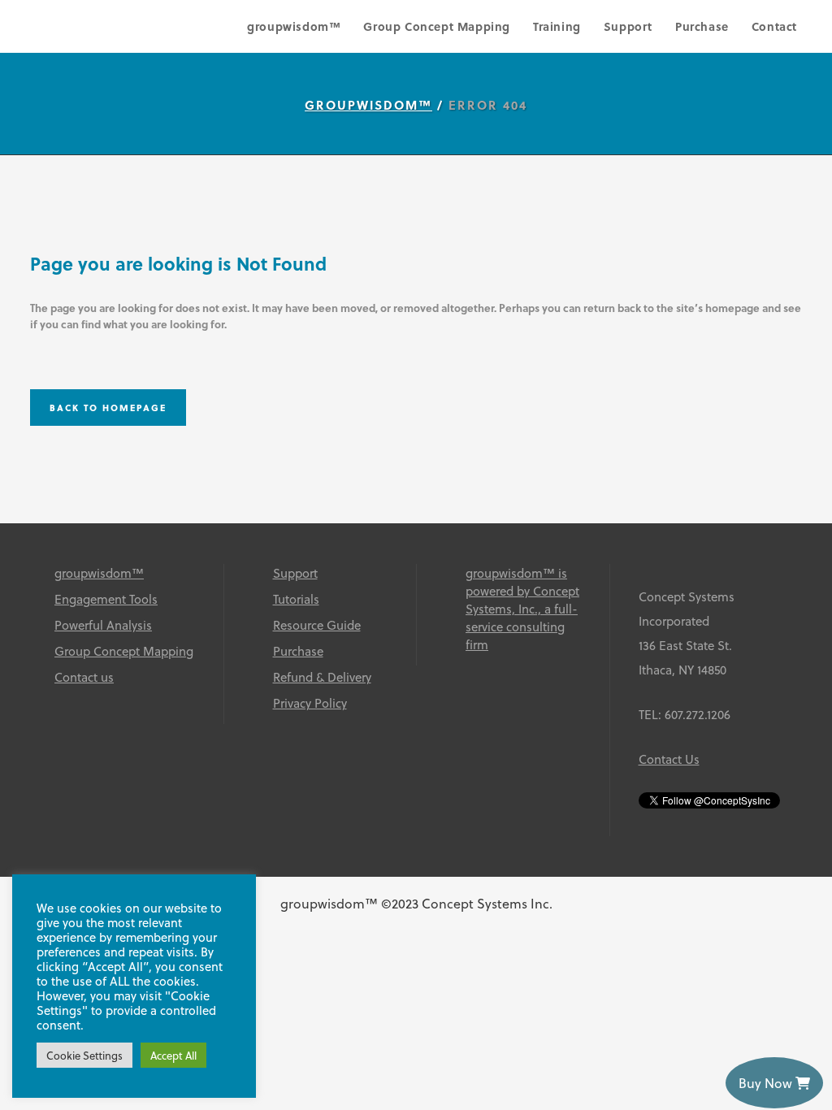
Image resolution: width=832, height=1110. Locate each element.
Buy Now (767, 1082)
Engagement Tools (106, 599)
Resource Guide (317, 625)
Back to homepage (108, 407)
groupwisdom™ (368, 105)
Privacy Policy (310, 703)
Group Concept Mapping (123, 651)
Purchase (298, 651)
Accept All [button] (173, 1055)
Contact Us (669, 759)
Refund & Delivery (322, 677)
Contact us (84, 677)
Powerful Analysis (103, 625)
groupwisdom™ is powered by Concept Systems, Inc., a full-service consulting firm (522, 608)
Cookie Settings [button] (84, 1055)
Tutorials (296, 599)
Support (295, 573)
